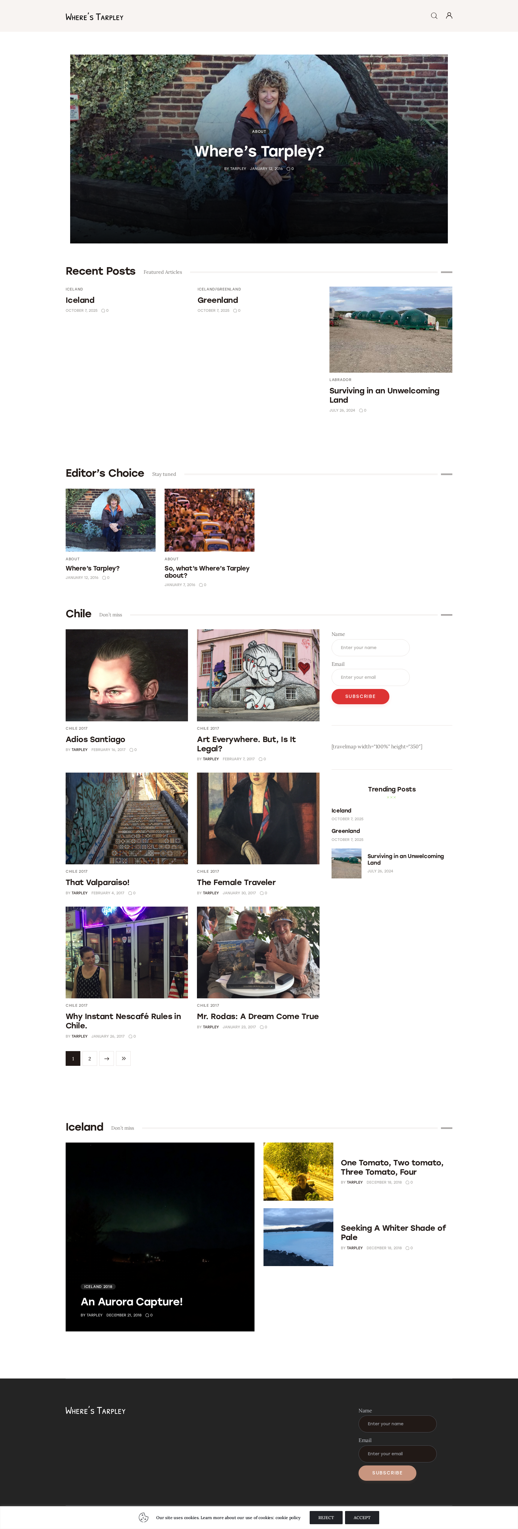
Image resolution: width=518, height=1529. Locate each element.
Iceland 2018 (98, 1287)
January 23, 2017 (239, 1027)
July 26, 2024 (342, 410)
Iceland (74, 289)
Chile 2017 (77, 728)
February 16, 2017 (108, 750)
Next (106, 1058)
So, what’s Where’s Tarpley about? (207, 572)
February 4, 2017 (107, 893)
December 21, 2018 (123, 1315)
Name (338, 634)
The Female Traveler (236, 882)
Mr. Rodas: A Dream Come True (258, 1016)
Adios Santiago (95, 739)
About (259, 131)
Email (338, 664)
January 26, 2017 (108, 1036)
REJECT (326, 1517)
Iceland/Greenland (219, 289)
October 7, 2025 (81, 310)
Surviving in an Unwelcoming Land (384, 395)
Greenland (218, 300)
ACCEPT (362, 1517)
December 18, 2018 (384, 1182)
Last (123, 1058)
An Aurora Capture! (132, 1301)
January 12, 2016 (266, 169)
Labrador (340, 380)
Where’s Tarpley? (259, 151)
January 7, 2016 (180, 585)
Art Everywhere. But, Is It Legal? (246, 744)
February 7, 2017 (239, 759)
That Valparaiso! (98, 882)
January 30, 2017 (239, 893)
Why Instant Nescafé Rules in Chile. (123, 1021)
